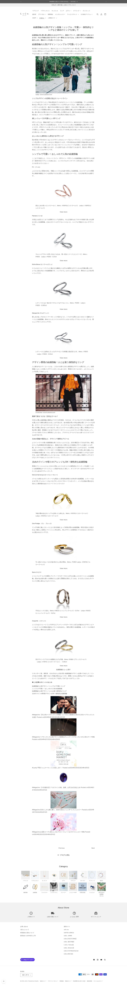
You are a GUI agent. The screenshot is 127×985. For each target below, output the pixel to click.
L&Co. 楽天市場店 (69, 941)
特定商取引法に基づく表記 (79, 981)
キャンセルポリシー (98, 981)
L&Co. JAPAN (68, 935)
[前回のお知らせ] (21, 1)
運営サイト (67, 926)
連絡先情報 (89, 981)
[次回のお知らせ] (106, 1)
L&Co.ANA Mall (68, 954)
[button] (68, 11)
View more (63, 212)
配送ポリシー (68, 981)
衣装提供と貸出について (27, 932)
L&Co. (26, 981)
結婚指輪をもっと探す (63, 669)
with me (66, 929)
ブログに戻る (65, 855)
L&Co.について (24, 929)
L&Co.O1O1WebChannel (71, 951)
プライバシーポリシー (53, 981)
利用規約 (62, 981)
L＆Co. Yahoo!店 (69, 944)
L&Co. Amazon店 (69, 948)
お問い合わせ (24, 926)
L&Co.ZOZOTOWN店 (70, 938)
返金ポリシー (43, 981)
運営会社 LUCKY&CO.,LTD (28, 935)
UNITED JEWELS (69, 932)
